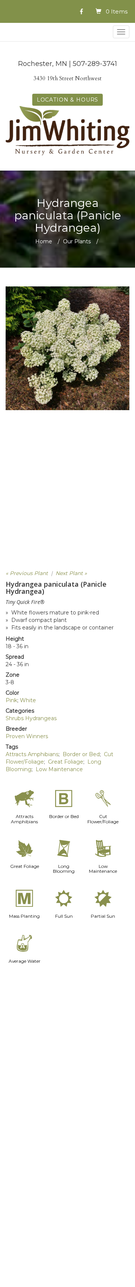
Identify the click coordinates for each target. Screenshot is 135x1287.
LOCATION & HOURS (67, 99)
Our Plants (77, 241)
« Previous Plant (27, 573)
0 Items (117, 11)
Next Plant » (71, 573)
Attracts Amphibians (32, 754)
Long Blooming (64, 868)
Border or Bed (81, 754)
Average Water (24, 961)
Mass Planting (24, 916)
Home (43, 241)
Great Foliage (65, 761)
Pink (11, 700)
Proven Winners (27, 736)
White (28, 700)
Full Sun (64, 916)
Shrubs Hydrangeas (31, 718)
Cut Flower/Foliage (102, 819)
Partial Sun (103, 916)
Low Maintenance (59, 769)
